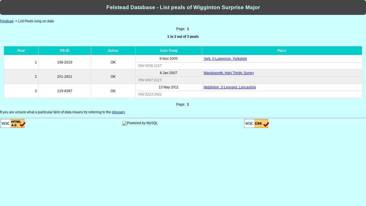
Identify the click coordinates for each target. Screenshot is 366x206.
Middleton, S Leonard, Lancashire (230, 87)
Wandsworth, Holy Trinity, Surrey (229, 73)
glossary (118, 112)
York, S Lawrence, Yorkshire (225, 59)
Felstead (6, 21)
